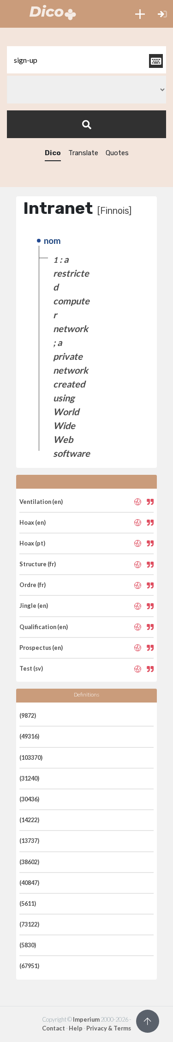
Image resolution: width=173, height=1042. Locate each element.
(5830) (27, 945)
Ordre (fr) (32, 584)
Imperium (86, 1019)
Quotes (117, 153)
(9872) (27, 715)
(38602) (29, 862)
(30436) (29, 799)
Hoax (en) (32, 522)
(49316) (29, 736)
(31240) (29, 778)
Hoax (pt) (32, 543)
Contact (53, 1028)
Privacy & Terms (108, 1028)
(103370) (30, 757)
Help (76, 1028)
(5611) (27, 903)
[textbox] (86, 59)
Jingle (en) (33, 605)
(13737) (29, 840)
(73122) (29, 924)
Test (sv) (31, 668)
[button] (140, 14)
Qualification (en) (43, 626)
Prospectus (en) (41, 647)
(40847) (29, 882)
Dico (53, 153)
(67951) (29, 965)
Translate (83, 153)
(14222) (29, 820)
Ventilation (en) (41, 501)
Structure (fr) (37, 564)
